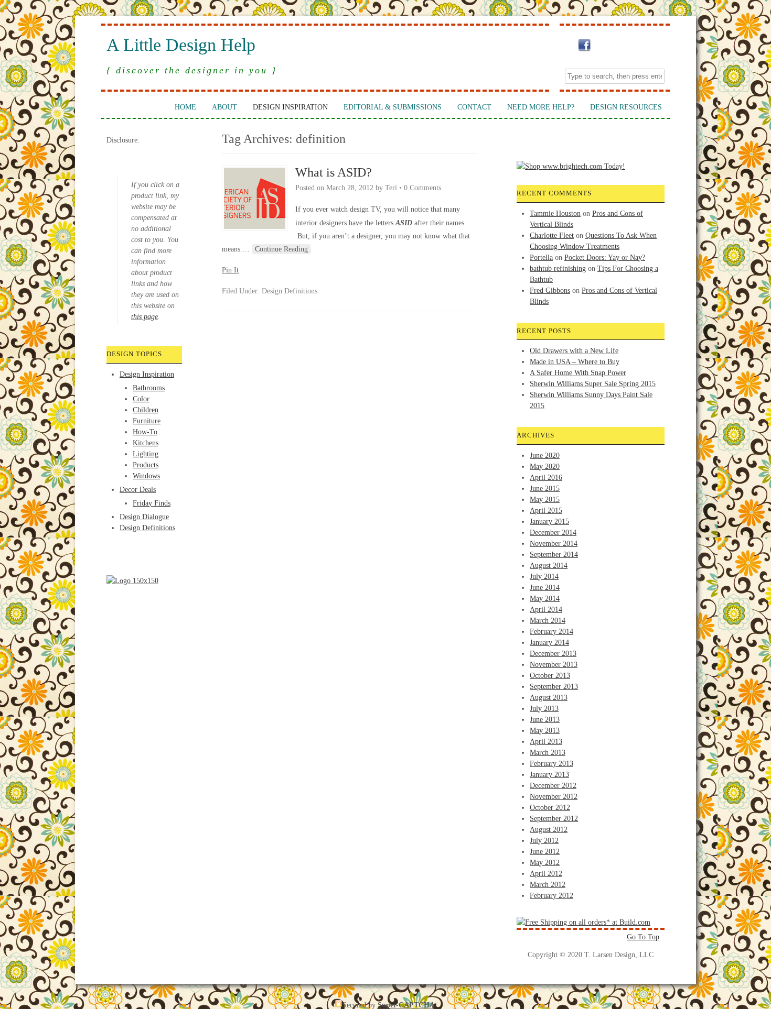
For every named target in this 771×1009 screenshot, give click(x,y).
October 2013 (550, 675)
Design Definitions (147, 528)
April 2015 (546, 510)
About (224, 107)
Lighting (145, 454)
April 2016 (546, 477)
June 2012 (545, 852)
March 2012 (547, 885)
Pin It (230, 270)
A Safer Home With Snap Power (578, 373)
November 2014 (553, 543)
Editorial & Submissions (393, 107)
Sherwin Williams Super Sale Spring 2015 (593, 384)
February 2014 (551, 631)
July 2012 (544, 841)
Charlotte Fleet (552, 235)
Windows (146, 476)
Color (141, 399)
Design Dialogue (144, 517)
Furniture (146, 421)
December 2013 (553, 653)
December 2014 (553, 532)
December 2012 (553, 785)
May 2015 (545, 499)
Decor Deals (138, 489)
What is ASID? (333, 172)
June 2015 (545, 488)
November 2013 (553, 664)
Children (145, 410)
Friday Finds (151, 503)
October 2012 (550, 807)
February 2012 (551, 896)
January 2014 (549, 642)
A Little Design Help (180, 45)
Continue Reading (281, 249)
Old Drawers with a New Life (574, 351)
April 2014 (546, 609)
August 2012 (548, 829)
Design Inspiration (290, 107)
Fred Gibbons (550, 290)
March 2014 (547, 620)
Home (185, 107)
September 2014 (554, 554)
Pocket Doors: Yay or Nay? (604, 257)
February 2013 (551, 763)
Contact (474, 107)
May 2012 (545, 863)
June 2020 (545, 455)
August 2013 (548, 697)
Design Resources (626, 107)
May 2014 (545, 598)
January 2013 (549, 774)
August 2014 (548, 565)
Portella (541, 257)
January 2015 (549, 521)
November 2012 (553, 796)
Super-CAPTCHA (406, 1005)
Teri (391, 188)
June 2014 (545, 587)
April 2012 (546, 874)
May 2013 (545, 730)
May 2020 (545, 466)
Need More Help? (540, 107)
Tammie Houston (555, 213)
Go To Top (643, 937)
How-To (145, 432)
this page (144, 317)
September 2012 (554, 818)
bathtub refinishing (558, 268)
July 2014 (544, 576)
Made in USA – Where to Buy (574, 362)
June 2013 (545, 719)
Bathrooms (149, 388)
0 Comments (422, 188)
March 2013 (547, 752)
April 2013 (546, 741)
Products (145, 465)
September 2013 (554, 686)
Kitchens (145, 443)
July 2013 (544, 708)
